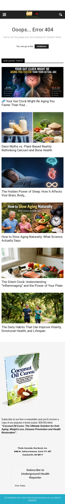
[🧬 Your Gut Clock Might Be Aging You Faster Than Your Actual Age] (32, 82)
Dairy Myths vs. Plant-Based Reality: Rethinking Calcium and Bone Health (27, 148)
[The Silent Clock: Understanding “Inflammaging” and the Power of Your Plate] (32, 263)
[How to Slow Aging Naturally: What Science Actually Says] (32, 217)
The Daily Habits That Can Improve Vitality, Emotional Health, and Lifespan (31, 329)
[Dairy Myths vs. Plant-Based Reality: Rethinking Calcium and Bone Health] (32, 127)
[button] (61, 15)
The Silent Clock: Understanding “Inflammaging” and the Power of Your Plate (32, 283)
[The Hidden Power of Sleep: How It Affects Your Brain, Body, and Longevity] (32, 172)
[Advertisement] (32, 5)
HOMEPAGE (41, 46)
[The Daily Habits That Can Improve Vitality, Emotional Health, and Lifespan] (32, 308)
